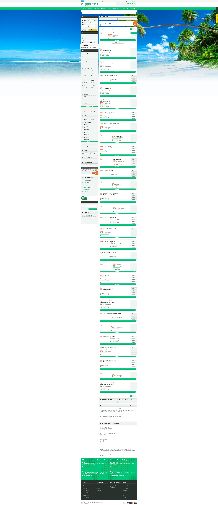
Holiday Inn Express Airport (106, 349)
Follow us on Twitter (85, 497)
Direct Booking (89, 4)
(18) (94, 111)
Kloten (92, 75)
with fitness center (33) (87, 139)
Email (83, 42)
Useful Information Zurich (127, 399)
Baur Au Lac (112, 241)
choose (95, 20)
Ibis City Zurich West (104, 276)
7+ (91, 146)
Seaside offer (125, 490)
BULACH (85, 70)
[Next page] (135, 29)
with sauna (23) (86, 136)
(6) (85, 111)
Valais (85, 96)
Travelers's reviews (88, 215)
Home (84, 8)
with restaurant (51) (87, 124)
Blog (128, 8)
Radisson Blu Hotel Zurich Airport (107, 302)
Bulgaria (87, 182)
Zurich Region (86, 63)
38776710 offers (85, 30)
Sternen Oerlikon (116, 373)
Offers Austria (98, 485)
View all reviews (124, 25)
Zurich (92, 87)
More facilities (89, 141)
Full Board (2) (93, 119)
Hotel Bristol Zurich (117, 206)
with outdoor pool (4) (87, 132)
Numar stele (87, 109)
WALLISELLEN (93, 85)
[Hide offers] (118, 45)
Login (119, 1)
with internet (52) (86, 134)
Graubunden (86, 98)
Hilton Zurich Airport (104, 88)
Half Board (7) (86, 119)
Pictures (133, 36)
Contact (133, 8)
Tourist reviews (125, 497)
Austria (87, 191)
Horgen (85, 75)
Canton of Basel (87, 92)
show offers (117, 40)
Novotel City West (116, 135)
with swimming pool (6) (87, 129)
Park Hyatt (111, 252)
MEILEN (92, 77)
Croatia (87, 189)
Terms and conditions (86, 486)
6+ (95, 146)
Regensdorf (93, 80)
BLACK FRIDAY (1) (94, 164)
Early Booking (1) (86, 159)
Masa (86, 115)
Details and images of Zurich (129, 405)
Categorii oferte (88, 162)
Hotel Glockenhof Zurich (105, 289)
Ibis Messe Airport (116, 313)
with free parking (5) (87, 127)
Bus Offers (125, 495)
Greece (87, 184)
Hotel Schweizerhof (117, 159)
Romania (87, 180)
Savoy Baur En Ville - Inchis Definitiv (108, 125)
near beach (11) (86, 126)
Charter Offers (125, 493)
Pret (86, 150)
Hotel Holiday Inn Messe (105, 50)
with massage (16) (86, 131)
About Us (98, 1)
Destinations (96, 8)
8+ (87, 146)
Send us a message (85, 490)
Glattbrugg (92, 73)
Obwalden (86, 103)
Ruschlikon (92, 82)
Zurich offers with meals (107, 402)
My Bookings (124, 1)
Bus (91, 55)
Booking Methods (87, 219)
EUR (130, 1)
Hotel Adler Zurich (116, 182)
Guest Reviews (116, 8)
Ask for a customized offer (109, 1)
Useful (109, 8)
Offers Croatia (98, 493)
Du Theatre (112, 336)
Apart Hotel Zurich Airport (106, 113)
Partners (123, 8)
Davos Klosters (87, 101)
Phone (92, 42)
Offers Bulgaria (98, 486)
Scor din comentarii (89, 144)
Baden (92, 68)
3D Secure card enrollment (114, 493)
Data (83, 24)
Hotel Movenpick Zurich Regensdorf (108, 63)
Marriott (110, 33)
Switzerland (86, 61)
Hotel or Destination (86, 38)
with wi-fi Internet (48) (87, 137)
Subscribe (93, 209)
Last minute (125, 486)
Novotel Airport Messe (105, 147)
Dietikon (92, 70)
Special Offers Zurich (126, 19)
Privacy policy (84, 488)
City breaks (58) (86, 164)
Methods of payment (88, 222)
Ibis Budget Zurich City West (106, 384)
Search (92, 29)
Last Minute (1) (93, 159)
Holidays (90, 8)
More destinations (89, 106)
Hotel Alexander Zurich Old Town (107, 194)
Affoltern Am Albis (86, 68)
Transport (87, 53)
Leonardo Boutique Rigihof (106, 230)
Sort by (101, 29)
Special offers (125, 488)
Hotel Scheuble (114, 325)
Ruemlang (85, 82)
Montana (111, 170)
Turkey (87, 187)
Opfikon (92, 78)
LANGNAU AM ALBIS (86, 77)
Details (133, 34)
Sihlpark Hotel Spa (117, 264)
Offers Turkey (98, 490)
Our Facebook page (85, 495)
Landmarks (103, 8)
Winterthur (85, 87)
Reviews (133, 38)
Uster (84, 85)
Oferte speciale (88, 157)
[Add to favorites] (101, 33)
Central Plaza (113, 217)
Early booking (125, 485)
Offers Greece (98, 488)
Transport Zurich (105, 19)
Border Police (112, 489)
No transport (85, 55)
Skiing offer (125, 492)
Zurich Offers (105, 16)
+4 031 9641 (131, 4)
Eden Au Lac (112, 75)
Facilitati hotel (88, 122)
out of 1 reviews (122, 136)
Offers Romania (98, 492)
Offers (133, 32)
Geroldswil (85, 73)
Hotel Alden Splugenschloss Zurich (108, 361)
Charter (84, 56)
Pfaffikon (85, 80)
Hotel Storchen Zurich (105, 101)
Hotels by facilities (125, 402)
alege (88, 26)
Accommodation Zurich (107, 399)
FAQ (84, 217)
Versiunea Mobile (98, 502)
